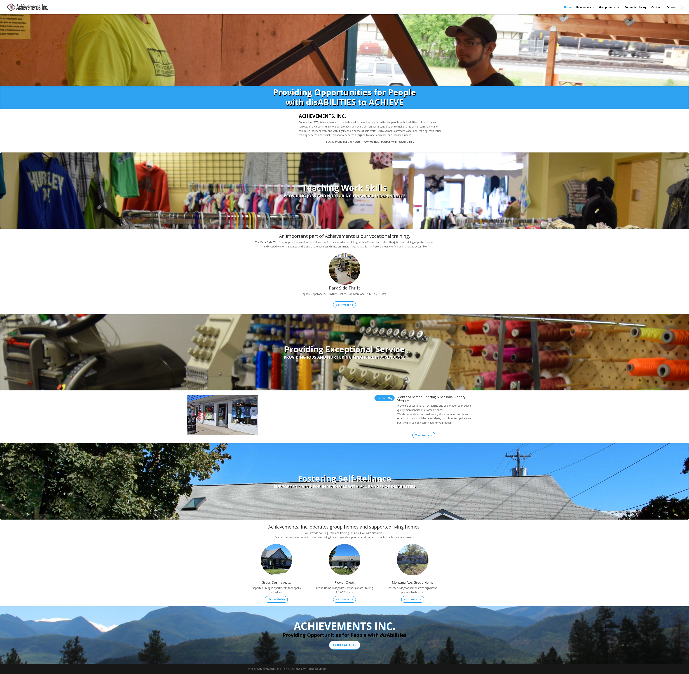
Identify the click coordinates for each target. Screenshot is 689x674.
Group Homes (608, 7)
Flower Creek (344, 582)
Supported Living (636, 7)
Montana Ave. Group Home (412, 582)
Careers (671, 7)
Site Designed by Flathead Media (305, 669)
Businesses (583, 7)
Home (568, 7)
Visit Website (344, 304)
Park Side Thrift (344, 288)
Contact (656, 7)
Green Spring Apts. (276, 582)
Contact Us (344, 645)
